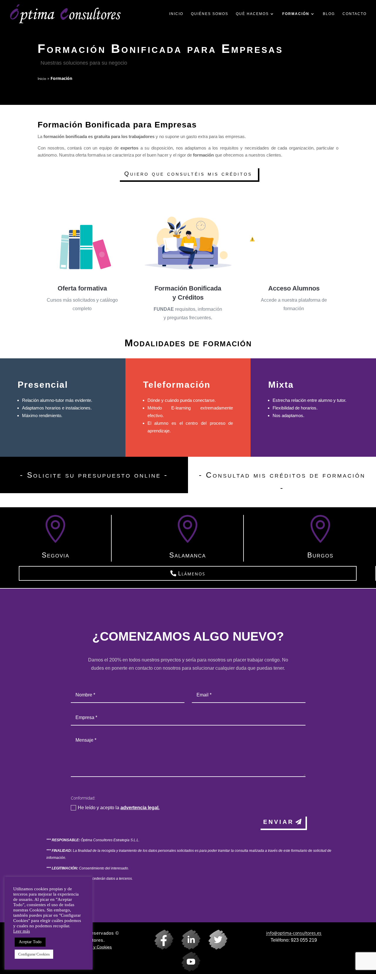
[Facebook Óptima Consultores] (161, 948)
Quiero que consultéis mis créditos (188, 173)
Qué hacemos (252, 14)
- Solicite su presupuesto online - (94, 475)
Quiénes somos (209, 14)
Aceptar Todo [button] (30, 942)
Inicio (176, 14)
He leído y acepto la (119, 807)
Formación (295, 14)
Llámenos (191, 573)
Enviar (278, 822)
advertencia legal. (140, 807)
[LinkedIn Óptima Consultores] (188, 948)
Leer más (21, 931)
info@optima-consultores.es (293, 933)
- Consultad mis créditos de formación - (282, 481)
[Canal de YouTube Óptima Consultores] (188, 970)
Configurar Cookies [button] (34, 954)
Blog (329, 14)
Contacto (355, 14)
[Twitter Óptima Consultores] (215, 948)
